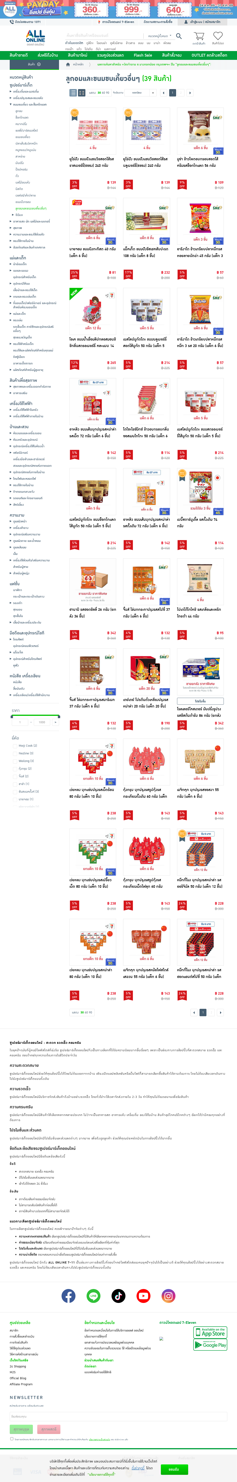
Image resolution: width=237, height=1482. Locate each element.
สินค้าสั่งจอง (172, 55)
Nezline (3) (26, 753)
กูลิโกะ (90, 43)
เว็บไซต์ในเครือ (19, 1360)
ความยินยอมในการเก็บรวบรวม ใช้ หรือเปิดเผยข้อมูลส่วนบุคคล (117, 1351)
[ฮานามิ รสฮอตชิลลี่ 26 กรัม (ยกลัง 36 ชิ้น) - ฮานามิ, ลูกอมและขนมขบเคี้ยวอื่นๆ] (92, 581)
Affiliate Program (21, 1384)
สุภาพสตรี (48, 1429)
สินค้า (31, 64)
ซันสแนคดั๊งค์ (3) (29, 792)
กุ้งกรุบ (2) (25, 769)
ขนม (140, 43)
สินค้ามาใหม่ (77, 55)
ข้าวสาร (130, 43)
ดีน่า (98, 49)
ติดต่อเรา (90, 1366)
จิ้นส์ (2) (23, 776)
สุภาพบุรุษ (21, 1429)
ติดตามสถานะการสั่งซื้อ (158, 22)
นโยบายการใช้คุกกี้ (95, 1336)
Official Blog (18, 1378)
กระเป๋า (69, 49)
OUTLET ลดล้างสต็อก (209, 55)
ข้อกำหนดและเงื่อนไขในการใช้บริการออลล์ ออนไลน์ (113, 1330)
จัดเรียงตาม (118, 92)
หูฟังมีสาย (116, 43)
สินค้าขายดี (19, 55)
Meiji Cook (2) (28, 746)
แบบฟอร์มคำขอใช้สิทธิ (97, 1372)
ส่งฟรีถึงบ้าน (48, 55)
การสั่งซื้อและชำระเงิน (22, 1336)
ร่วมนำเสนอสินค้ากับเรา (98, 1360)
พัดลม (167, 43)
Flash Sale (143, 55)
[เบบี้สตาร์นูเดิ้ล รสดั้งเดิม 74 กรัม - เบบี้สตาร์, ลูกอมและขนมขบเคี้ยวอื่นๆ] (200, 491)
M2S (13, 1372)
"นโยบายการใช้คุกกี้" (101, 1474)
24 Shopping (18, 1366)
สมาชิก (14, 1330)
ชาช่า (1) (24, 784)
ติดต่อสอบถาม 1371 (27, 22)
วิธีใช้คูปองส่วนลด (20, 1348)
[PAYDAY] (118, 9)
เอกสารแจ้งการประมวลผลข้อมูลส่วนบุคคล (109, 1342)
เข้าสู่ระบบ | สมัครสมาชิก (205, 22)
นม (148, 43)
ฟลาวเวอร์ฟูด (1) (29, 807)
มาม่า (157, 43)
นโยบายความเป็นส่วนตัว (99, 1439)
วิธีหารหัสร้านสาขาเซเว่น (24, 1354)
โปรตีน (89, 49)
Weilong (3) (26, 761)
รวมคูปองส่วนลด (110, 55)
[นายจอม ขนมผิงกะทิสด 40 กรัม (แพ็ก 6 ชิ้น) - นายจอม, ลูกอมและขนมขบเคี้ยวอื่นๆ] (92, 221)
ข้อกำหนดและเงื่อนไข (99, 1323)
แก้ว (79, 49)
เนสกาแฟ (110, 49)
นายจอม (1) (26, 799)
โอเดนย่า (102, 43)
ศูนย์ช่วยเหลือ (20, 1323)
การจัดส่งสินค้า (19, 1342)
